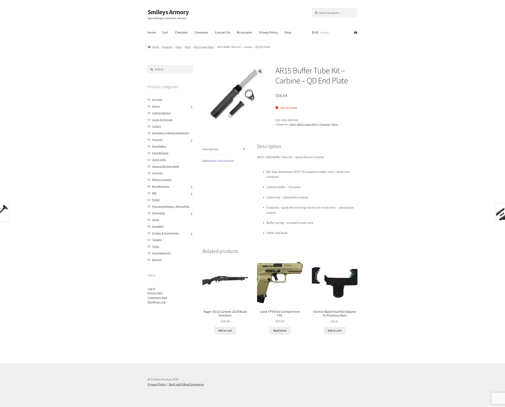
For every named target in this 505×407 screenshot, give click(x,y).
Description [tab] (210, 149)
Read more (279, 330)
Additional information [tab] (218, 161)
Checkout (181, 32)
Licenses (157, 173)
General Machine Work (165, 166)
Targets (157, 240)
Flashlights (159, 146)
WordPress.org (157, 302)
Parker (156, 200)
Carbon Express (161, 113)
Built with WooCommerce (186, 384)
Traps (155, 246)
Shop (287, 32)
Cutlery (156, 126)
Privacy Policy (268, 32)
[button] (260, 71)
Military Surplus (162, 179)
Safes (155, 219)
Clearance (201, 32)
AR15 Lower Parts (204, 47)
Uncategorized (161, 253)
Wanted (157, 259)
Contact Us (222, 32)
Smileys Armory (168, 12)
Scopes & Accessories (165, 233)
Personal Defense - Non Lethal (170, 206)
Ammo (156, 106)
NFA (154, 193)
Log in (151, 288)
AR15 (188, 47)
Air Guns (157, 99)
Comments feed (157, 297)
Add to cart (225, 330)
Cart (165, 32)
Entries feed (155, 293)
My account (244, 32)
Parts (179, 47)
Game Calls (159, 159)
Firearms (167, 47)
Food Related (160, 153)
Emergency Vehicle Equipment (170, 133)
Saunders (158, 226)
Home (152, 32)
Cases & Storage (162, 119)
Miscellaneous (161, 186)
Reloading (158, 213)
